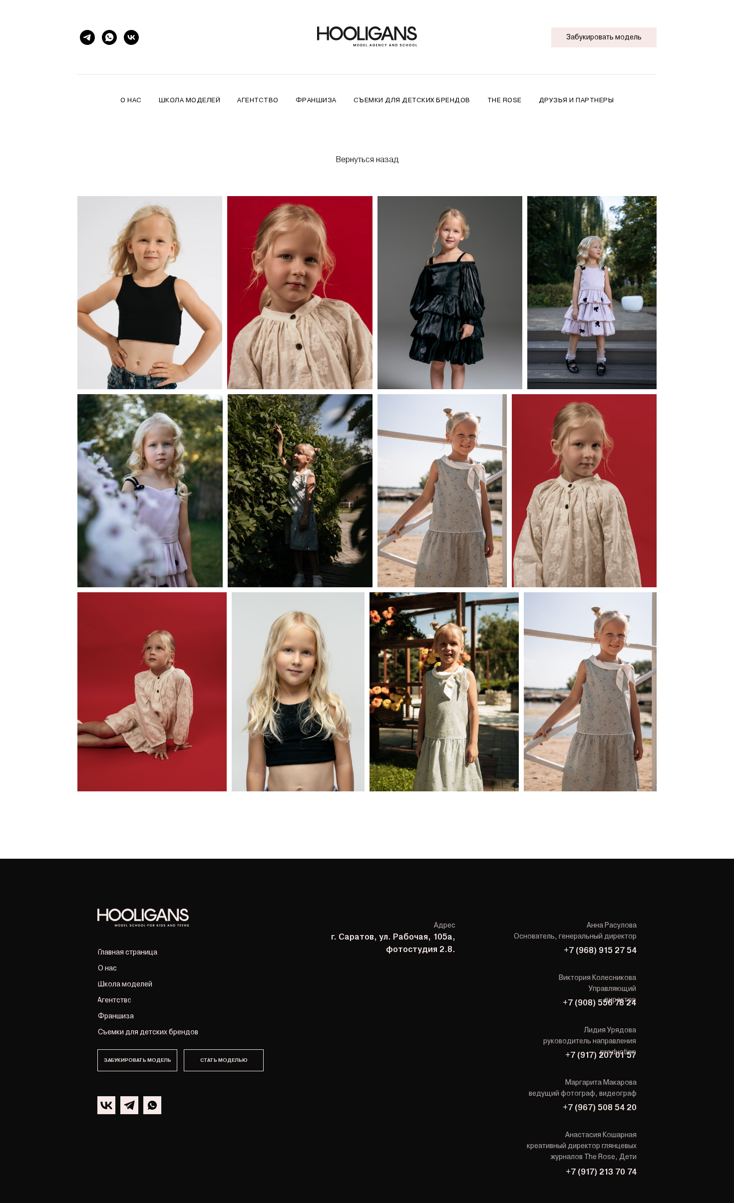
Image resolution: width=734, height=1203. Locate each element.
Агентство (258, 100)
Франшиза (316, 100)
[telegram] (87, 37)
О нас (131, 100)
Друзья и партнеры (576, 100)
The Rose (504, 100)
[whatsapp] (109, 37)
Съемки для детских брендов (412, 100)
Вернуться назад (367, 159)
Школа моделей (190, 100)
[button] (224, 1060)
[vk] (131, 37)
